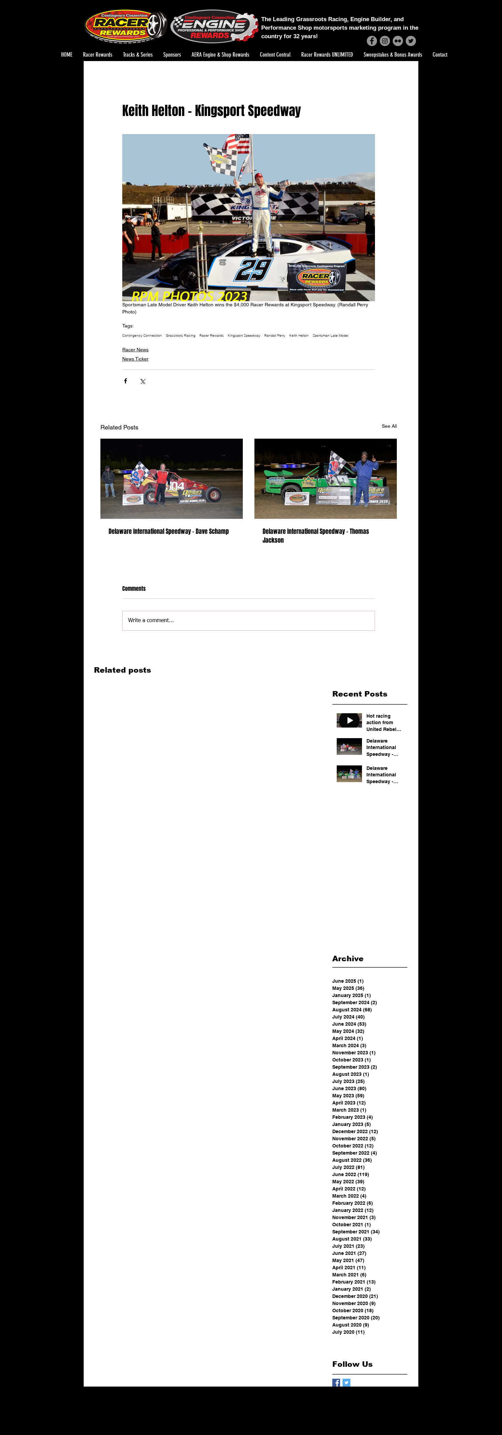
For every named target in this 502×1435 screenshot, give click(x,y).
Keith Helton (299, 336)
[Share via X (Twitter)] (142, 381)
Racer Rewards (211, 336)
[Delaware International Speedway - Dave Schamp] (171, 479)
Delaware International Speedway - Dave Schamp (169, 531)
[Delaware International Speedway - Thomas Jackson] (325, 479)
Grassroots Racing (180, 336)
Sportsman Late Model (330, 336)
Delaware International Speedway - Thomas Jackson (316, 536)
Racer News (135, 349)
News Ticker (135, 359)
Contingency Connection (142, 336)
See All (389, 426)
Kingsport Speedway (244, 336)
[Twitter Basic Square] (346, 1383)
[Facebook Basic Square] (336, 1383)
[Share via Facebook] (125, 381)
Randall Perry (274, 336)
